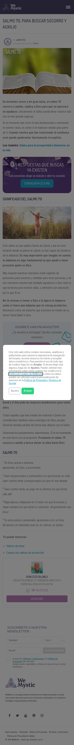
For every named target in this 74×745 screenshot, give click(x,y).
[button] (15, 391)
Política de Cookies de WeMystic (25, 374)
